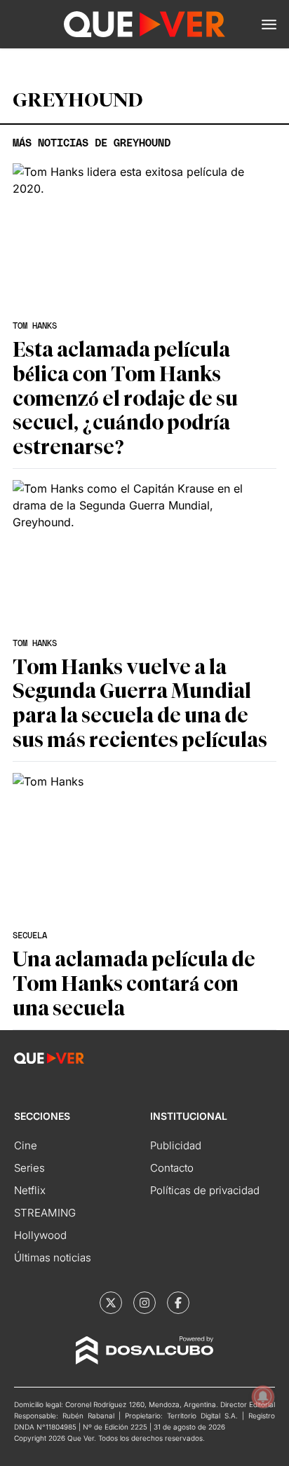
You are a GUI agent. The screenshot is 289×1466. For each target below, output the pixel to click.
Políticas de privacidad (205, 1190)
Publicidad (175, 1145)
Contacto (172, 1167)
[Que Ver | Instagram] (144, 1302)
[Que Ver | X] (110, 1302)
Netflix (30, 1190)
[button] (269, 24)
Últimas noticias (52, 1257)
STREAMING (45, 1212)
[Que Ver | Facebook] (178, 1302)
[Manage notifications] (263, 1396)
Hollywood (40, 1235)
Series (29, 1167)
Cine (25, 1145)
